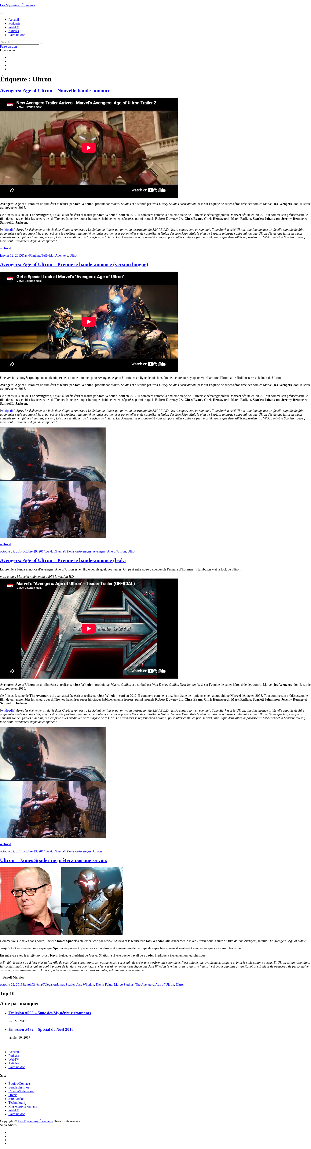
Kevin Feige (104, 984)
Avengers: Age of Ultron (109, 551)
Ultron (74, 255)
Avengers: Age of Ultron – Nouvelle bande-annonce (55, 90)
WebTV (13, 1059)
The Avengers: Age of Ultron (154, 984)
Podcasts (14, 1055)
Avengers (61, 255)
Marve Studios (123, 984)
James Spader (66, 984)
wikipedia (7, 229)
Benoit (27, 984)
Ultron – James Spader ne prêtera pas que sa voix (53, 860)
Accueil (13, 1052)
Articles (13, 1063)
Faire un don (16, 1067)
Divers (12, 1095)
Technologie (16, 1102)
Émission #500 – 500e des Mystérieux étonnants (49, 1013)
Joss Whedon (85, 984)
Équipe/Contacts (19, 1083)
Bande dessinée (18, 1087)
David (26, 255)
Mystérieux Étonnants (23, 1106)
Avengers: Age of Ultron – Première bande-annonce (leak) (63, 560)
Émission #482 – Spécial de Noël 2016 (41, 1029)
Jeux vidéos (16, 1099)
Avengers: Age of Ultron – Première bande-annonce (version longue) (74, 264)
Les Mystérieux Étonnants (17, 5)
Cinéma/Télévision (42, 255)
